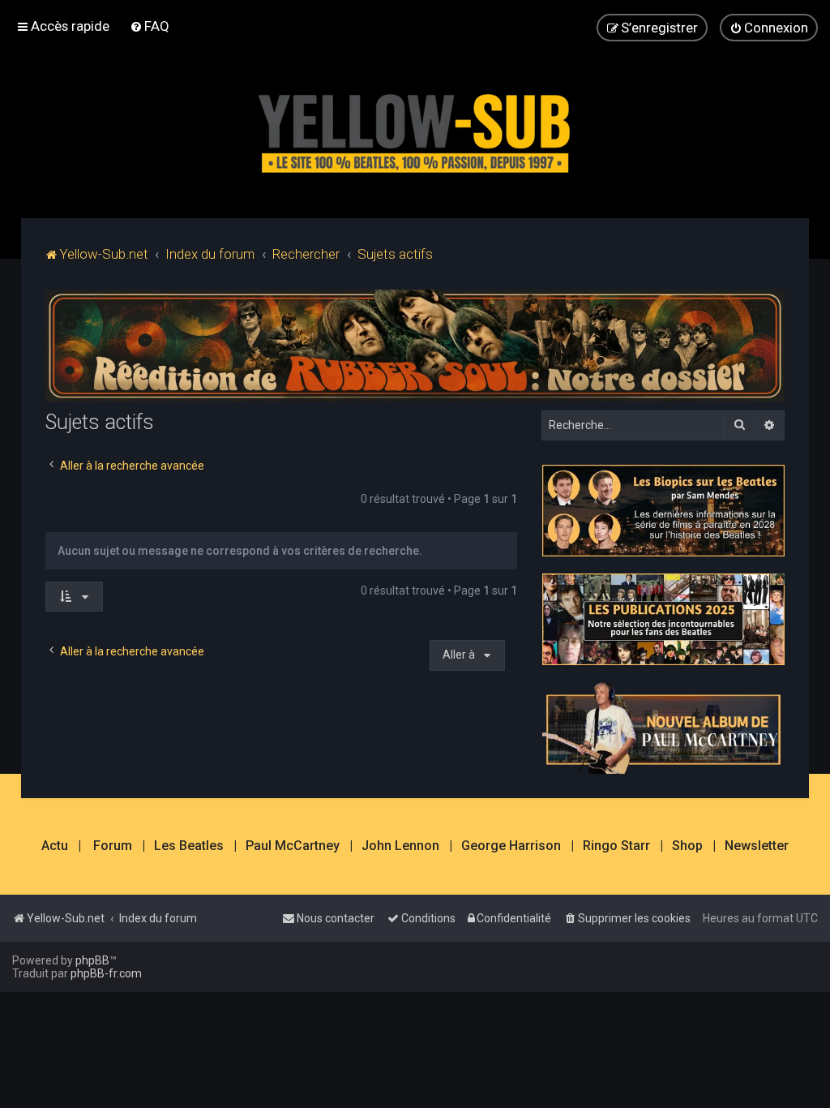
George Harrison (511, 846)
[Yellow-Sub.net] (415, 129)
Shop (687, 846)
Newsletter (757, 846)
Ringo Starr (616, 846)
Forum (112, 846)
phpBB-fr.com (106, 973)
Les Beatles (189, 846)
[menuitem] (149, 26)
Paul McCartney (293, 846)
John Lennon (400, 846)
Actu (54, 846)
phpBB (92, 960)
